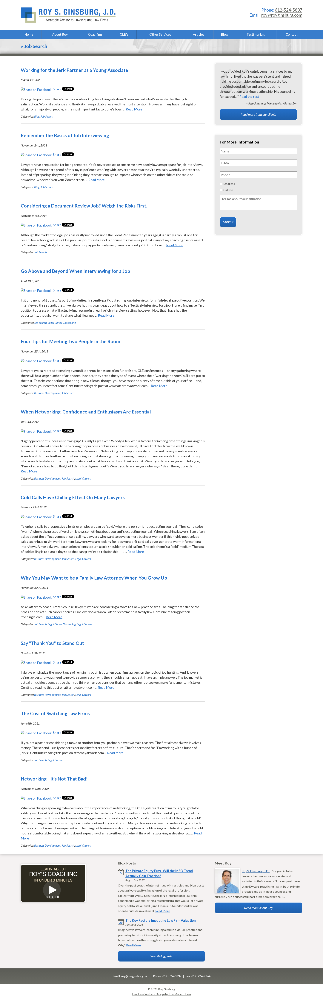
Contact (292, 34)
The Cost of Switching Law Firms (55, 713)
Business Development (47, 393)
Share (56, 89)
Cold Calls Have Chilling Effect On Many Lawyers (73, 497)
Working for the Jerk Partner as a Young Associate (74, 70)
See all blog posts (161, 956)
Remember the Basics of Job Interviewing (65, 135)
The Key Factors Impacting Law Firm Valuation (160, 920)
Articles (198, 34)
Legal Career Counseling (62, 322)
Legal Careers (83, 478)
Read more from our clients (258, 114)
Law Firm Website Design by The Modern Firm (161, 994)
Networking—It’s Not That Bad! (54, 778)
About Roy (60, 34)
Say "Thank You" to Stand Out (52, 643)
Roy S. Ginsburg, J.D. (256, 871)
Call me (228, 190)
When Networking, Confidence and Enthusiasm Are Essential (86, 411)
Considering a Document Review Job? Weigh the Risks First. (84, 205)
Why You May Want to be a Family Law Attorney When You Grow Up (94, 577)
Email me (229, 183)
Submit (228, 222)
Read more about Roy (258, 908)
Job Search (47, 116)
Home (28, 34)
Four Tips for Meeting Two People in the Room (70, 341)
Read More (134, 109)
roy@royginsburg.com (281, 15)
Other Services (160, 34)
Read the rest (249, 96)
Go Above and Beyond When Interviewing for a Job (75, 271)
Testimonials (256, 34)
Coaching (95, 34)
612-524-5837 (288, 10)
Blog (224, 34)
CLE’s (124, 34)
